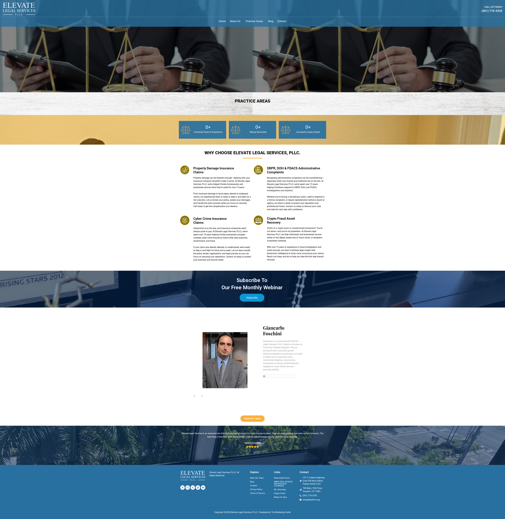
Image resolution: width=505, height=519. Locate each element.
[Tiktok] (198, 487)
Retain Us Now (280, 497)
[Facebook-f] (182, 487)
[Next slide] (202, 396)
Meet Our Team (257, 478)
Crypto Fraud (279, 493)
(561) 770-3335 (491, 11)
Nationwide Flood (281, 478)
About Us (235, 21)
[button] (236, 21)
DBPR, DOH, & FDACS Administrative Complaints (283, 484)
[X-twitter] (193, 487)
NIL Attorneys (280, 489)
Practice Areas (254, 21)
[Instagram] (187, 487)
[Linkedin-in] (203, 487)
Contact (281, 21)
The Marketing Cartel (281, 512)
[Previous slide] (194, 396)
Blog (270, 21)
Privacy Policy (256, 489)
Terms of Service (257, 493)
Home (222, 21)
